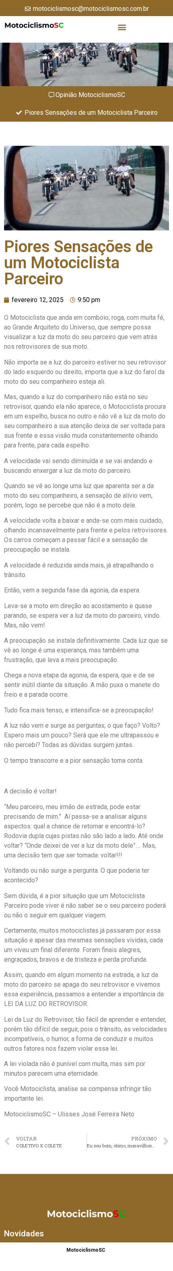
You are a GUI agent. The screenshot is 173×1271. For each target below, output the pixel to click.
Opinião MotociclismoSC (90, 95)
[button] (122, 26)
